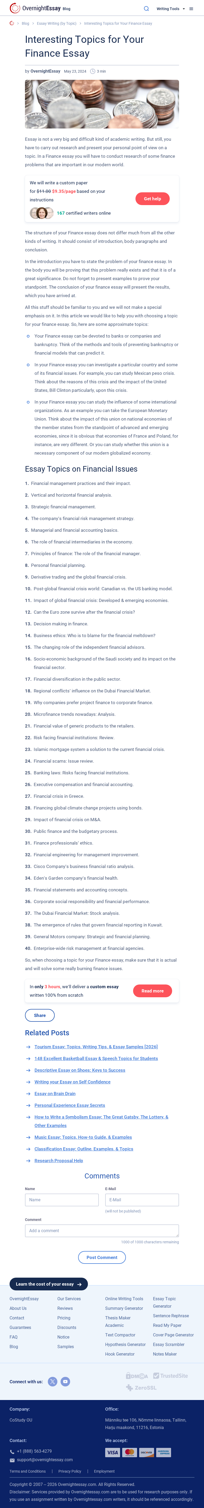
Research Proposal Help (59, 1160)
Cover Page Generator (173, 1334)
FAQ (14, 1337)
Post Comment (102, 1257)
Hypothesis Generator (125, 1344)
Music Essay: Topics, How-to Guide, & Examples (83, 1137)
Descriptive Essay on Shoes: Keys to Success (80, 1070)
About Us (18, 1308)
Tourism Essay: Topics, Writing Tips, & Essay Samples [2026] (96, 1046)
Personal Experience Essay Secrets (70, 1105)
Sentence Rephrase (171, 1315)
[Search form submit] (146, 8)
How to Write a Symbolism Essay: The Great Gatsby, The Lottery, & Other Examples (101, 1121)
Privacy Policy (69, 1471)
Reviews (65, 1308)
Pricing (63, 1317)
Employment (104, 1471)
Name (30, 1189)
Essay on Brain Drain (55, 1093)
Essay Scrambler (168, 1344)
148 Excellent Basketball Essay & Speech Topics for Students (96, 1058)
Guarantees (20, 1327)
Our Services (69, 1298)
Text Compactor (120, 1334)
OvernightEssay (24, 1298)
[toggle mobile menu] (191, 9)
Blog (14, 1346)
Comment (33, 1220)
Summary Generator (124, 1308)
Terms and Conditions (28, 1471)
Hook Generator (119, 1354)
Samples (65, 1346)
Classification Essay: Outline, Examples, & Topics (84, 1149)
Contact (17, 1317)
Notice (63, 1337)
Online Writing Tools (124, 1298)
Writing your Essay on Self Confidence (72, 1082)
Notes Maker (165, 1354)
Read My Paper (167, 1325)
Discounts (66, 1327)
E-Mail (110, 1189)
